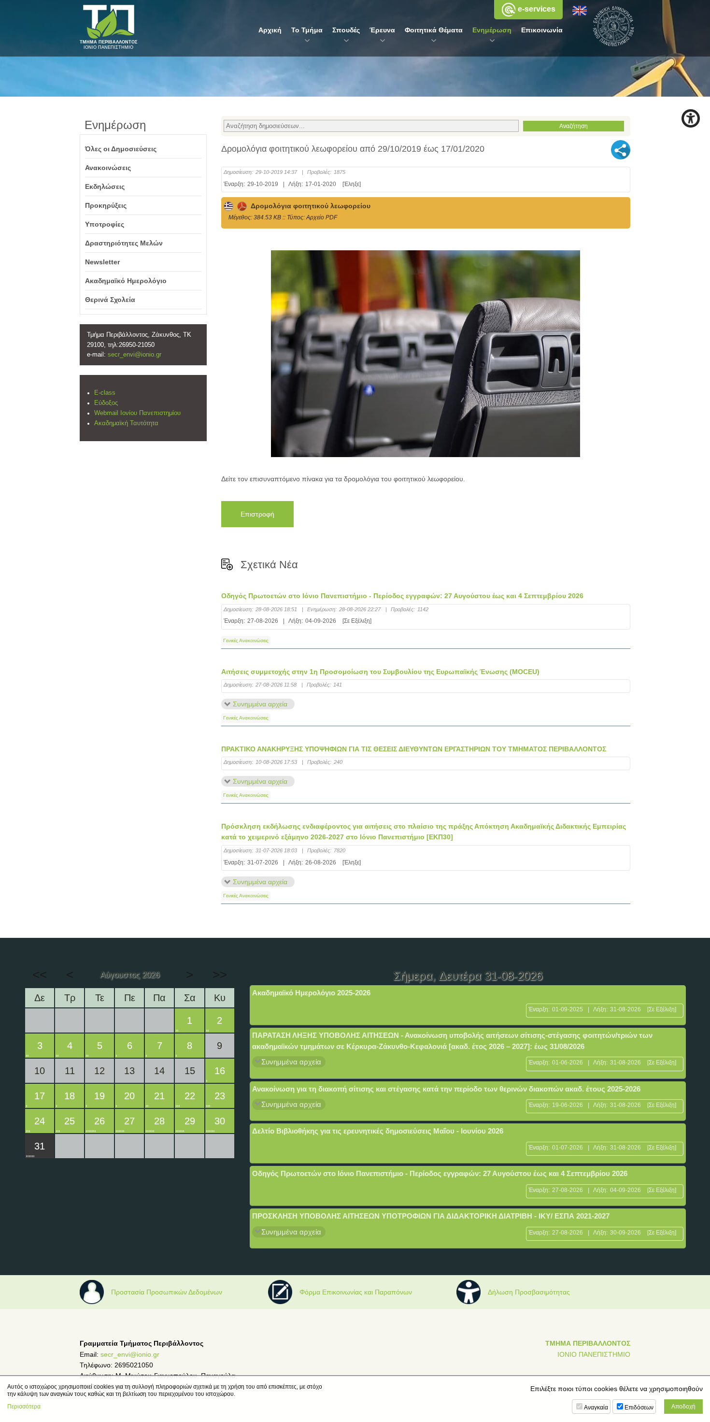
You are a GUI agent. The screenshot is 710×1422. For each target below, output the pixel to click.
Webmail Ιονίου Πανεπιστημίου (137, 413)
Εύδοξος (106, 403)
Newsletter (102, 262)
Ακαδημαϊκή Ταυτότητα (126, 423)
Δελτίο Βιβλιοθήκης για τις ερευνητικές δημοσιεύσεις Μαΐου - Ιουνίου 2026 (377, 1131)
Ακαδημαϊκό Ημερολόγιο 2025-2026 (311, 993)
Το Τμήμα (307, 30)
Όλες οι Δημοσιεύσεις (120, 149)
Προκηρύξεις (106, 205)
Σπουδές (346, 30)
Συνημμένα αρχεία (260, 704)
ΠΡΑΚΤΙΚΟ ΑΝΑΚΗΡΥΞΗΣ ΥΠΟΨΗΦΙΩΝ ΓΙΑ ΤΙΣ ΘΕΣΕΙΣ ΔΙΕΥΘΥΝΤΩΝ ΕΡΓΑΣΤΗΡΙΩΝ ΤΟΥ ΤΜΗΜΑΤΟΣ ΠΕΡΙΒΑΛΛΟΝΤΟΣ (413, 749)
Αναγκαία (596, 1407)
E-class (104, 392)
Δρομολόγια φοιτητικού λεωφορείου (308, 206)
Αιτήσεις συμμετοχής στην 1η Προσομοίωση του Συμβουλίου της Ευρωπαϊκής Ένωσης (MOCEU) (380, 671)
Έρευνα (382, 30)
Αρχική (270, 30)
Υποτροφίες (104, 224)
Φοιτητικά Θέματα (434, 30)
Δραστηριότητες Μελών (124, 243)
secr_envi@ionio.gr (134, 354)
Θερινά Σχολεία (110, 299)
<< (39, 974)
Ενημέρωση (491, 30)
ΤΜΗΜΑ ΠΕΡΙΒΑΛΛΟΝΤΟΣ (587, 1343)
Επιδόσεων (639, 1407)
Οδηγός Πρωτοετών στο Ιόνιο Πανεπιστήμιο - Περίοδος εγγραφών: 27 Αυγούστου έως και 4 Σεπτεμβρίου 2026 (402, 596)
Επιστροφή (257, 514)
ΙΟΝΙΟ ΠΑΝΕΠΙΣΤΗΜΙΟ (593, 1354)
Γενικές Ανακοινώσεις (246, 640)
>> (220, 974)
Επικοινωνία (542, 30)
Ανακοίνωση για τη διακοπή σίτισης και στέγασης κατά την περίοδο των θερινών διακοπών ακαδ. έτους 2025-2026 (446, 1089)
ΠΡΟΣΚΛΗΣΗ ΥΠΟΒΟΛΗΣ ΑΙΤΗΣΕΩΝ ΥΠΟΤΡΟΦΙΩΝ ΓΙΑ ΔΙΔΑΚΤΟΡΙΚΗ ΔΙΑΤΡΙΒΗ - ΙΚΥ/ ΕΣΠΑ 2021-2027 (431, 1216)
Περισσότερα (24, 1406)
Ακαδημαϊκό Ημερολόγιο (126, 281)
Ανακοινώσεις (108, 168)
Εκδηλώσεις (105, 186)
